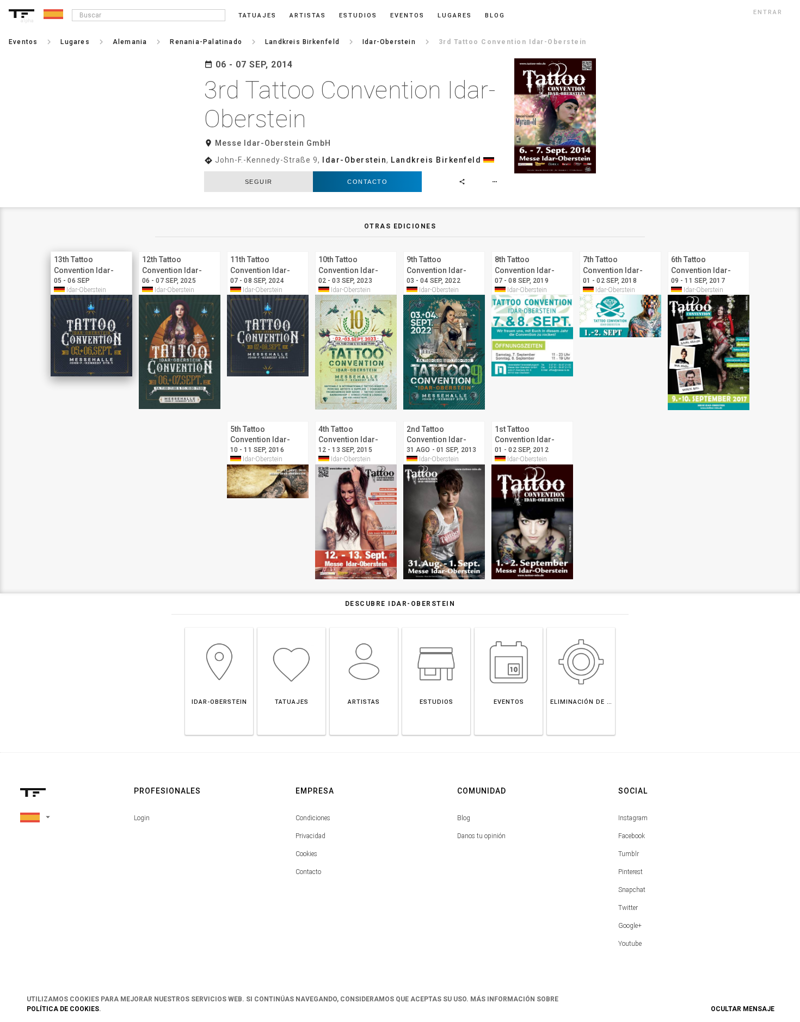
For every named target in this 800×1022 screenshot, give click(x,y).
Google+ (630, 926)
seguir (259, 181)
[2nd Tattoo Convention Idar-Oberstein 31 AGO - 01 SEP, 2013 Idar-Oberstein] (444, 420)
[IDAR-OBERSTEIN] (219, 627)
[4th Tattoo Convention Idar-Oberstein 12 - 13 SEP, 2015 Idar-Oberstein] (355, 420)
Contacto (367, 181)
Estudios (358, 15)
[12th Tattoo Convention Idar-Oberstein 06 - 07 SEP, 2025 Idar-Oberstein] (179, 250)
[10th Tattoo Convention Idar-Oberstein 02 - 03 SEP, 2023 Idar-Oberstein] (355, 250)
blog (495, 15)
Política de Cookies (63, 1009)
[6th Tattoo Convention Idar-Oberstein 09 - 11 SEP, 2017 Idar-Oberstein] (708, 250)
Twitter (628, 908)
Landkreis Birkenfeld (436, 160)
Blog (463, 818)
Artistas (308, 15)
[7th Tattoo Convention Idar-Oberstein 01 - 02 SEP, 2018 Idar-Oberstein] (620, 250)
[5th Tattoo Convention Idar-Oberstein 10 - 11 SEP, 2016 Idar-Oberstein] (267, 420)
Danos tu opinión (481, 836)
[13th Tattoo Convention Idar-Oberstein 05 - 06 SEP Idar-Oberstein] (91, 250)
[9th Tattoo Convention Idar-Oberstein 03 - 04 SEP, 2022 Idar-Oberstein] (444, 250)
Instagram (633, 818)
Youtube (630, 943)
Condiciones (313, 818)
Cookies (306, 854)
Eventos (407, 15)
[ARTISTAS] (364, 627)
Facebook (631, 836)
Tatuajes (257, 15)
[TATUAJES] (291, 627)
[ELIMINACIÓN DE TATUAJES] (581, 627)
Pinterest (630, 872)
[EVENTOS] (508, 627)
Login (142, 818)
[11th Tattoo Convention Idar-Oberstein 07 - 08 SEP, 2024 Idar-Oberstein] (267, 250)
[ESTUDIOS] (436, 627)
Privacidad (310, 836)
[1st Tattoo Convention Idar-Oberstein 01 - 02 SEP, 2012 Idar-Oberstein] (532, 420)
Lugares (455, 15)
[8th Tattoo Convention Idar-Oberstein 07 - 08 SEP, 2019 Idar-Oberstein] (532, 250)
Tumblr (628, 854)
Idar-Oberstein (354, 160)
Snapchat (631, 890)
